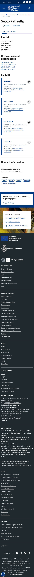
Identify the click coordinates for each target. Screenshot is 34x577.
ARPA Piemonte (6, 533)
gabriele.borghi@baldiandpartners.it (15, 463)
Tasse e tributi (5, 352)
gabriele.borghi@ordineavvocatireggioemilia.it (17, 465)
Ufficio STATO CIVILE (8, 65)
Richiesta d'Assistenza (7, 489)
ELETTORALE (8, 121)
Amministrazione (10, 15)
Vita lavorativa (5, 337)
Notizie (3, 346)
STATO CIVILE (8, 101)
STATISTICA (8, 141)
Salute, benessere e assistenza (10, 328)
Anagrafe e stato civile (8, 302)
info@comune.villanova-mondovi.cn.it (16, 411)
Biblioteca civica (6, 358)
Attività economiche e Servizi (10, 388)
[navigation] (4, 8)
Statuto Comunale (6, 494)
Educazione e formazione (8, 316)
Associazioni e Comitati (8, 391)
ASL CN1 (4, 530)
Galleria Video (5, 385)
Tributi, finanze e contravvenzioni (11, 331)
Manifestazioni (5, 349)
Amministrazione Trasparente (10, 474)
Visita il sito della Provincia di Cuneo (11, 527)
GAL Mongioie (5, 539)
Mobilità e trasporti (6, 325)
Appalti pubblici (5, 305)
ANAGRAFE (8, 81)
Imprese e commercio (7, 322)
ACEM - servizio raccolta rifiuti (10, 536)
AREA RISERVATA (17, 574)
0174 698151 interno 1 (16, 88)
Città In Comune (14, 565)
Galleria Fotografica (7, 382)
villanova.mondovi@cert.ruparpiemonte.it (17, 409)
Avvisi (3, 361)
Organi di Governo (6, 269)
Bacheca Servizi (6, 492)
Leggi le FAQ (5, 483)
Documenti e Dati (6, 278)
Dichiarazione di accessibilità (9, 477)
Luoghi (3, 377)
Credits (3, 506)
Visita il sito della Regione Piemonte (12, 525)
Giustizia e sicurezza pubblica (9, 319)
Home (2, 15)
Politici (3, 286)
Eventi (3, 374)
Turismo (3, 334)
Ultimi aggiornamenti (7, 509)
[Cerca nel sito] (29, 8)
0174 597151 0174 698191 (12, 403)
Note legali (4, 500)
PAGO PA (4, 420)
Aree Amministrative (7, 272)
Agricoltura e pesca (7, 296)
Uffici (2, 275)
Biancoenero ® (18, 570)
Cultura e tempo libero (7, 313)
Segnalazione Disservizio (8, 486)
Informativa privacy (7, 497)
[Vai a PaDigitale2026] (12, 260)
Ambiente (4, 299)
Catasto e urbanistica (7, 311)
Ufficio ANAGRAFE (7, 63)
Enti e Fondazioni (6, 280)
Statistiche (4, 512)
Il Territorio (4, 380)
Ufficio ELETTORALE (8, 67)
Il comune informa (6, 355)
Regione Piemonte (7, 2)
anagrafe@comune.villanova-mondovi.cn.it (13, 90)
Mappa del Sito (5, 515)
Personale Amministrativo (24, 15)
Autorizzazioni (5, 308)
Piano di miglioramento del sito (10, 480)
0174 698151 (7, 401)
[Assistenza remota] (21, 565)
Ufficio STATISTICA (7, 69)
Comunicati (4, 364)
